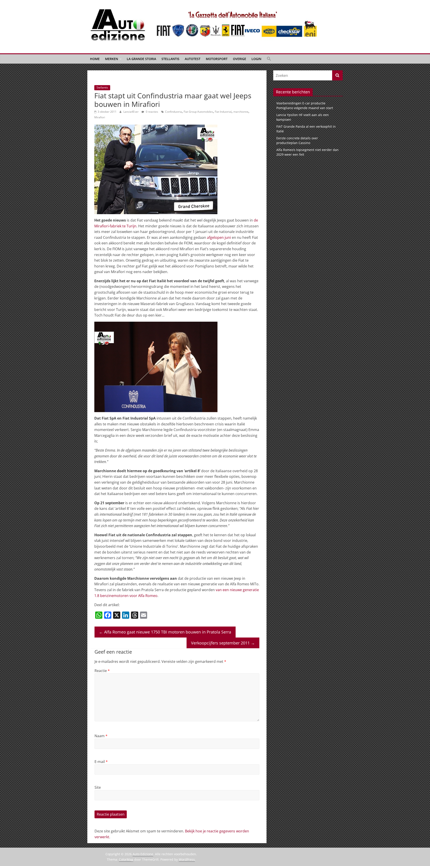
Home (95, 59)
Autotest (192, 59)
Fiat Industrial (223, 112)
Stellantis (170, 59)
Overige (239, 59)
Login (256, 59)
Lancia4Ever (131, 112)
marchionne (240, 112)
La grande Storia (141, 59)
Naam (101, 735)
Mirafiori (99, 117)
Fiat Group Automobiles (198, 112)
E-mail (101, 761)
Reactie (102, 670)
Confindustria (173, 112)
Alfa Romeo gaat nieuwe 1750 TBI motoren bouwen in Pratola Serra (165, 632)
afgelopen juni (219, 237)
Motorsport (217, 59)
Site (98, 787)
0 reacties (151, 112)
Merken (111, 59)
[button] (269, 59)
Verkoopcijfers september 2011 (223, 643)
